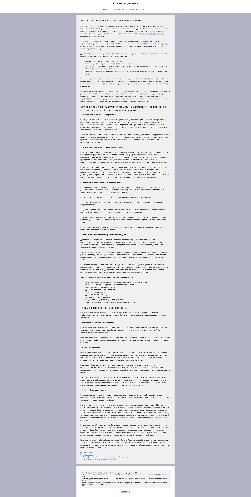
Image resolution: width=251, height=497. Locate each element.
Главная (106, 10)
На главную (125, 492)
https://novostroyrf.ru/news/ (152, 34)
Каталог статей (88, 453)
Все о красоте (133, 10)
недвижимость (88, 455)
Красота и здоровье (125, 3)
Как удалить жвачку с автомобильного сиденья (99, 459)
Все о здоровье (118, 10)
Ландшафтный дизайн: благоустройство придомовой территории (106, 457)
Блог (143, 10)
